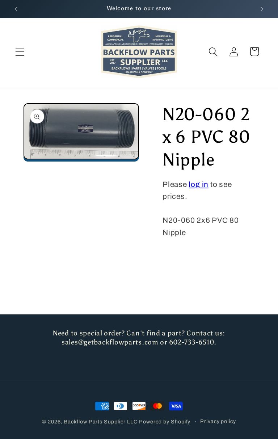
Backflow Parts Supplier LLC (101, 422)
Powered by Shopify (164, 422)
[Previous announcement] (16, 9)
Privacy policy (218, 421)
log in (198, 184)
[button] (19, 51)
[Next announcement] (262, 9)
